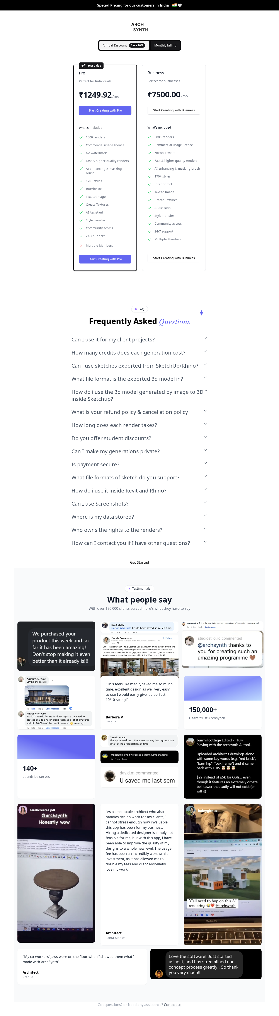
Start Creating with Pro (105, 110)
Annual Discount (123, 45)
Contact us (173, 1004)
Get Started (139, 562)
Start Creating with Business (174, 110)
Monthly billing (165, 45)
